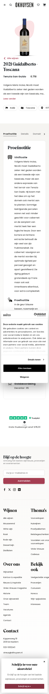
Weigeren (24, 377)
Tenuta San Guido (14, 76)
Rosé (5, 534)
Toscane (30, 107)
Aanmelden (24, 480)
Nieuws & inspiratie (12, 582)
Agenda (7, 615)
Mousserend (9, 523)
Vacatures (8, 609)
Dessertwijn (8, 545)
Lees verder (9, 98)
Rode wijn (7, 539)
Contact (7, 620)
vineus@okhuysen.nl (12, 652)
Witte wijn (8, 529)
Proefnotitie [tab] (10, 133)
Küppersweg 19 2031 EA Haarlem (11, 640)
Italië (12, 107)
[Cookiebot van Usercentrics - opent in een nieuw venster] (34, 315)
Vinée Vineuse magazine (15, 588)
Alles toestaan (24, 368)
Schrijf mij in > (24, 686)
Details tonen (34, 359)
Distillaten (8, 550)
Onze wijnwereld (11, 599)
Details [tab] (25, 133)
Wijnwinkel (8, 572)
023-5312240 (9, 647)
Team (6, 604)
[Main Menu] (4, 5)
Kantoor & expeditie (12, 577)
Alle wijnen (13, 58)
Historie (6, 593)
